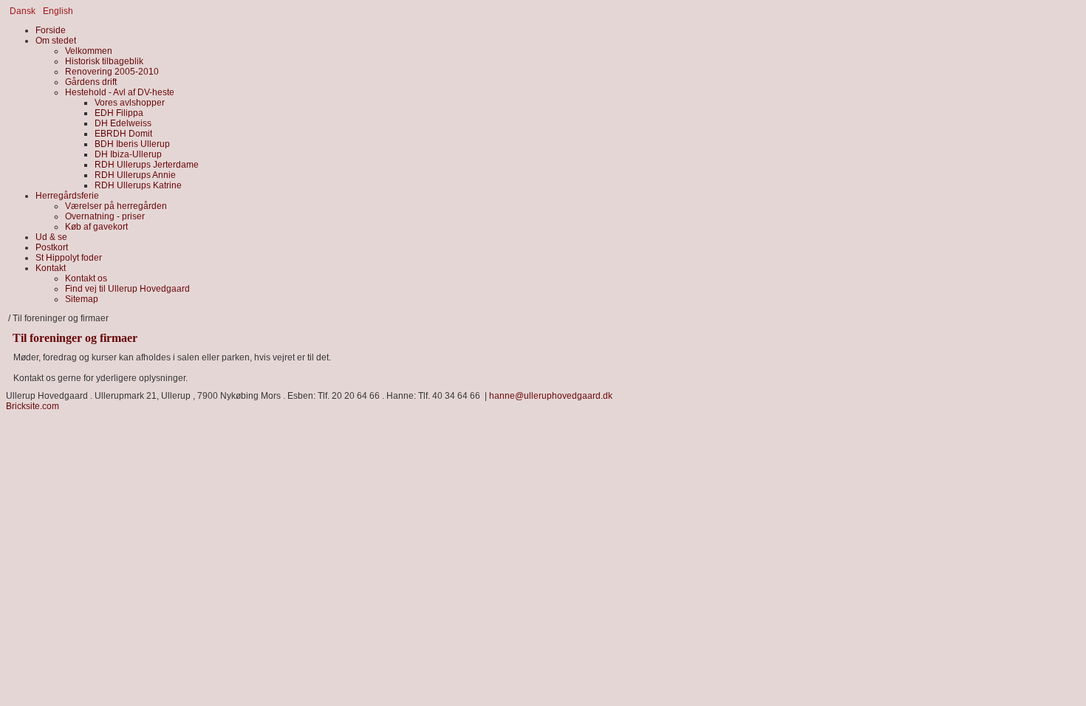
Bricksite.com (32, 406)
